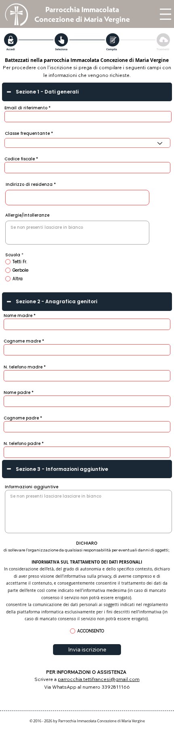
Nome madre (18, 316)
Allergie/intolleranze (27, 215)
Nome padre (17, 393)
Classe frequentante (27, 134)
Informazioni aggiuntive (31, 487)
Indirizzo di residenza (29, 185)
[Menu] (165, 14)
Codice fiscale (19, 159)
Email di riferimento (25, 108)
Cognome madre (22, 341)
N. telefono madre (23, 367)
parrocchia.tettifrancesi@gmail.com (99, 679)
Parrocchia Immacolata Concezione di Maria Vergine (82, 14)
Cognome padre (21, 418)
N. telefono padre (22, 444)
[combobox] (87, 143)
